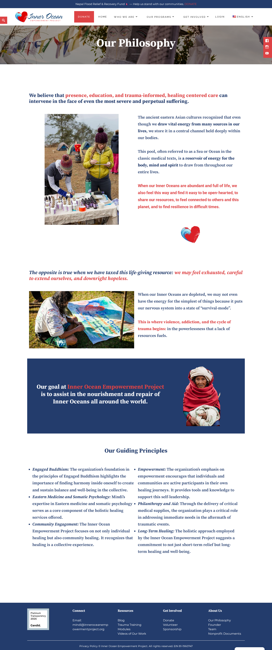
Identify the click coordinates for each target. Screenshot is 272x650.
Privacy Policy (88, 646)
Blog (121, 620)
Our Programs (159, 16)
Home (102, 16)
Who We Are (124, 16)
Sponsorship (172, 629)
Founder (214, 625)
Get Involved (194, 16)
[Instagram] (267, 47)
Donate (84, 16)
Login (220, 16)
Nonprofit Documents (224, 633)
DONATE (190, 4)
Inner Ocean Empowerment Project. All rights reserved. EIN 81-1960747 (147, 646)
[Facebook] (267, 41)
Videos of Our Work (132, 633)
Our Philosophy (219, 620)
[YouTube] (267, 53)
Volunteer (170, 625)
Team (212, 629)
